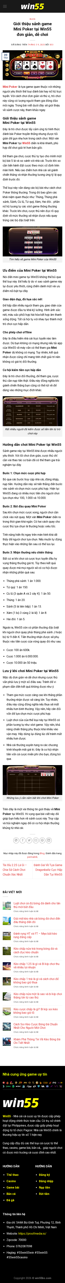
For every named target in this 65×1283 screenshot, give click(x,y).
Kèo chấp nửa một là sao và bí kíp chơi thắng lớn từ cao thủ (38, 995)
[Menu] (5, 6)
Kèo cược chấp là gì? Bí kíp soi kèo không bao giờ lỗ (36, 1011)
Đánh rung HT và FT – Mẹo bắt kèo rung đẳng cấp (35, 935)
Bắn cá (11, 1194)
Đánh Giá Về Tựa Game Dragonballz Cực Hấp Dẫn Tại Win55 (48, 869)
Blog (32, 19)
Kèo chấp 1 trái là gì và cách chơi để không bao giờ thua (36, 980)
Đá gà (10, 1200)
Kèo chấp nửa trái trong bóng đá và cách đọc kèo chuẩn (35, 950)
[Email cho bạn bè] (36, 840)
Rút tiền (44, 1194)
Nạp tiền (44, 1187)
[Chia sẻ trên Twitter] (29, 840)
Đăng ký (44, 1175)
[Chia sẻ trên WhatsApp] (16, 840)
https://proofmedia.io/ (32, 1233)
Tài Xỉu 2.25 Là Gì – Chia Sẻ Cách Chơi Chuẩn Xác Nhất (15, 869)
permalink (32, 857)
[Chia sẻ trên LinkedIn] (49, 840)
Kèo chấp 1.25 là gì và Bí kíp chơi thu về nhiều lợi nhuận (36, 965)
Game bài (12, 1187)
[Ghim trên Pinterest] (42, 840)
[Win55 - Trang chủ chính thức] (32, 6)
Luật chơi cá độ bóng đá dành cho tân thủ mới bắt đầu (37, 905)
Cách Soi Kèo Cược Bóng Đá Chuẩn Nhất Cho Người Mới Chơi (36, 1026)
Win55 (26, 143)
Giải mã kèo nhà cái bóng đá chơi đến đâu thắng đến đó (37, 920)
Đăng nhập (46, 1181)
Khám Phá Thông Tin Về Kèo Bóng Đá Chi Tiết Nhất (37, 1041)
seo (52, 45)
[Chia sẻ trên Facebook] (23, 840)
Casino (11, 1181)
